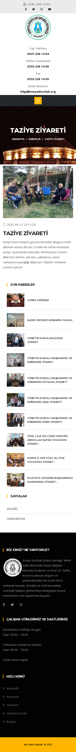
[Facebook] (26, 9)
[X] (34, 9)
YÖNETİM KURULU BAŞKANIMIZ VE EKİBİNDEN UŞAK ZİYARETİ (49, 399)
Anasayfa (18, 139)
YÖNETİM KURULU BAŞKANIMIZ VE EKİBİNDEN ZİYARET (49, 360)
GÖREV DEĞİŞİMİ (38, 300)
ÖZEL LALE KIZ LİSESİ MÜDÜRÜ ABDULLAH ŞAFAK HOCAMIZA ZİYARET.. (47, 439)
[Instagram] (42, 9)
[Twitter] (12, 604)
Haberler (34, 139)
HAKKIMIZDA (16, 519)
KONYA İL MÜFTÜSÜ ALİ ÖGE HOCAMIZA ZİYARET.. (46, 459)
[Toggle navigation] (38, 100)
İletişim (11, 722)
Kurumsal (12, 696)
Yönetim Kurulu (16, 713)
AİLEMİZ (12, 509)
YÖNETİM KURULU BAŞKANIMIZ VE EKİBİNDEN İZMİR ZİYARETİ (49, 419)
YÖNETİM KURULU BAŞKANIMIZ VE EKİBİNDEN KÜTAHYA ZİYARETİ (49, 379)
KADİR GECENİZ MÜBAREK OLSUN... (50, 320)
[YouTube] (50, 9)
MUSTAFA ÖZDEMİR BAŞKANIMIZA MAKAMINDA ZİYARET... (50, 479)
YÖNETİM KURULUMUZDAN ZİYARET (45, 340)
